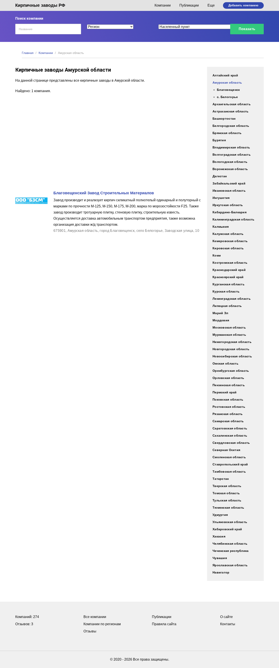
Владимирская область (231, 147)
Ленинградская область (232, 298)
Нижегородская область (232, 342)
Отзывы (89, 631)
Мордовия (221, 320)
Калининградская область (233, 219)
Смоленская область (229, 457)
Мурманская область (229, 334)
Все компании (94, 617)
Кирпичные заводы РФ (40, 5)
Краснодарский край (229, 270)
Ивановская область (229, 190)
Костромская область (230, 262)
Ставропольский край (230, 464)
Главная (28, 53)
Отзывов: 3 (24, 624)
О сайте (226, 617)
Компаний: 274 (27, 617)
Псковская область (228, 399)
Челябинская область (230, 543)
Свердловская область (231, 442)
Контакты (227, 624)
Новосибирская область (232, 356)
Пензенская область (229, 385)
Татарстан (221, 478)
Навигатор (221, 572)
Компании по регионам (102, 624)
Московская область (229, 327)
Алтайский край (225, 75)
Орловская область (228, 378)
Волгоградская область (232, 154)
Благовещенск (228, 89)
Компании (163, 5)
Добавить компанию (243, 5)
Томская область (226, 493)
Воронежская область (230, 169)
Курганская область (229, 284)
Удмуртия (220, 514)
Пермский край (225, 392)
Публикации (189, 5)
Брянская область (227, 133)
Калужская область (228, 234)
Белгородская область (231, 125)
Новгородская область (231, 349)
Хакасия (219, 536)
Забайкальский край (229, 183)
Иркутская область (228, 205)
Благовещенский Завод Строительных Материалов (103, 193)
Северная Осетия (226, 450)
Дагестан (220, 176)
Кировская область (228, 248)
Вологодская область (230, 162)
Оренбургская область (231, 370)
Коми (217, 255)
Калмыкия (221, 226)
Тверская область (227, 486)
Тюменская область (228, 507)
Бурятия (219, 140)
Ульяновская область (230, 522)
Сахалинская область (230, 435)
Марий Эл (220, 313)
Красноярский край (228, 277)
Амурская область (227, 82)
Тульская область (227, 500)
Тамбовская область (229, 471)
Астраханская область (231, 111)
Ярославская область (230, 565)
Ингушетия (221, 198)
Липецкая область (227, 306)
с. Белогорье (227, 97)
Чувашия (220, 558)
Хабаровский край (227, 529)
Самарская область (228, 421)
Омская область (225, 363)
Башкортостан (224, 118)
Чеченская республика (231, 551)
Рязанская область (228, 414)
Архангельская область (232, 104)
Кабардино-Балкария (230, 212)
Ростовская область (229, 406)
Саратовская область (230, 428)
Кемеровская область (230, 241)
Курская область (226, 291)
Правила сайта (164, 624)
